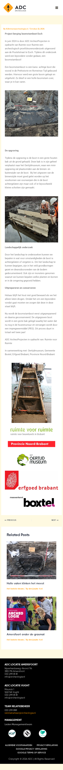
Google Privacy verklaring (31, 749)
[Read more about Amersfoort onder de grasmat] (31, 613)
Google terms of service (31, 753)
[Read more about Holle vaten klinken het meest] (31, 560)
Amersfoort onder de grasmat (26, 634)
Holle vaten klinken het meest (25, 583)
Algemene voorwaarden (18, 745)
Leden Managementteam (18, 724)
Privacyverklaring (47, 745)
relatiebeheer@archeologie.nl (20, 713)
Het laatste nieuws (15, 589)
